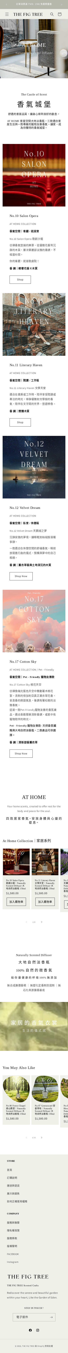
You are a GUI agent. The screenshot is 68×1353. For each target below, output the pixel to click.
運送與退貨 (13, 1185)
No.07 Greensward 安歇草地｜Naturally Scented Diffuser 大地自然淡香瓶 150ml (45, 1110)
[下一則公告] (61, 4)
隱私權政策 (13, 1230)
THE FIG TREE (28, 1346)
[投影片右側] (42, 922)
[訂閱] (51, 1317)
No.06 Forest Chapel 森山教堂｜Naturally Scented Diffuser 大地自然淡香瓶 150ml (16, 1110)
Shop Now (21, 576)
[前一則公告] (6, 4)
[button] (7, 14)
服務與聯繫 (13, 1222)
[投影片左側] (26, 922)
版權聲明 (12, 1246)
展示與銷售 (13, 1193)
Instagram (12, 1261)
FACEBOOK (13, 1254)
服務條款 (12, 1238)
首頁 (9, 1169)
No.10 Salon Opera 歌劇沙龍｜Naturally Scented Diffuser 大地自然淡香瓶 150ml (16, 884)
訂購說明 (12, 1177)
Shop (20, 279)
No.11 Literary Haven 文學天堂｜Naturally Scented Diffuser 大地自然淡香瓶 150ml (45, 884)
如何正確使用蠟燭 (17, 1201)
